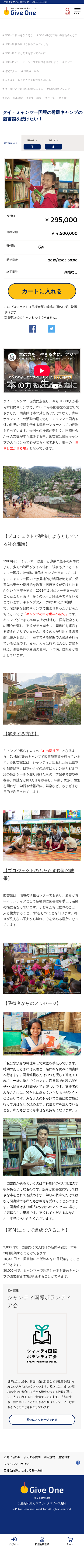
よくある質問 (32, 1457)
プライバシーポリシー (18, 1463)
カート (70, 1544)
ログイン (14, 1544)
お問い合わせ (12, 1457)
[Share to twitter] (51, 325)
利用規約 (49, 1457)
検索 (67, 13)
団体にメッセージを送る (42, 1419)
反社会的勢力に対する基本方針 (23, 1470)
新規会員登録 (42, 1544)
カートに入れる (42, 291)
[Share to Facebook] (32, 325)
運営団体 (64, 1457)
